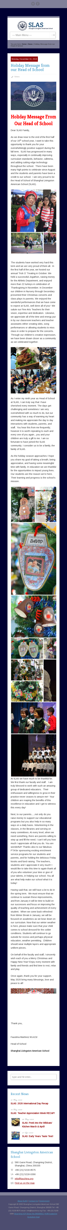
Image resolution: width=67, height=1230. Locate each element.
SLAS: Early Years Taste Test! (37, 1136)
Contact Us (33, 1201)
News (30, 44)
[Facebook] (38, 4)
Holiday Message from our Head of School (30, 67)
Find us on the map (25, 1183)
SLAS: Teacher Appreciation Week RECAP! (33, 1113)
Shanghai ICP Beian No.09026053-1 (29, 1214)
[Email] (33, 4)
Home (24, 44)
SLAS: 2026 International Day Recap (29, 1103)
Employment (44, 1201)
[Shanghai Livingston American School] (35, 30)
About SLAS (22, 1201)
